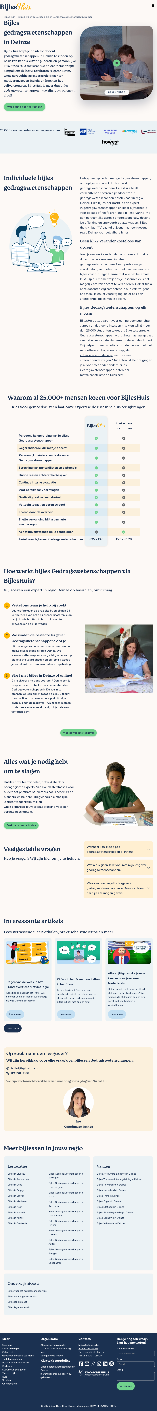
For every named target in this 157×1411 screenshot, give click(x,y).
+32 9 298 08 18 (88, 1348)
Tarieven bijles (9, 1373)
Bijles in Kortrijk (16, 1218)
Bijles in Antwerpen (18, 1179)
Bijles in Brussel (16, 1173)
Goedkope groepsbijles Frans (18, 1355)
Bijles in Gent (15, 1184)
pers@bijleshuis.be (95, 1352)
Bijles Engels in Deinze (109, 1201)
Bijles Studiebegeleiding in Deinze (115, 1212)
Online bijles (8, 1352)
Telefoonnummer (125, 1348)
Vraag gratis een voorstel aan (24, 107)
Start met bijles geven (14, 1369)
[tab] (118, 849)
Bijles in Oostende (17, 1223)
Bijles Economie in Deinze (110, 1218)
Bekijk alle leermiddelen (21, 825)
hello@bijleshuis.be (25, 1068)
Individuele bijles (11, 1348)
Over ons (7, 1345)
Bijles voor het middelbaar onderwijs (27, 1291)
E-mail (120, 1359)
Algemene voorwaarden (53, 1345)
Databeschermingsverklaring (55, 1348)
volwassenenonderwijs (96, 355)
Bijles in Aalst (15, 1207)
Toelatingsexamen (12, 1359)
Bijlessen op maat (17, 1302)
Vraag (120, 1369)
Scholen (6, 1380)
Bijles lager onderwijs (19, 1307)
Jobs (42, 1352)
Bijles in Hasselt (16, 1212)
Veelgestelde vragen (51, 1355)
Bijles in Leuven (16, 1196)
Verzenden (125, 1386)
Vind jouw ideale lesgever (78, 733)
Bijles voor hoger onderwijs (22, 1296)
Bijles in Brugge (16, 1190)
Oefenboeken (9, 1383)
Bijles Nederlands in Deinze (111, 1190)
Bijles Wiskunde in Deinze (111, 1223)
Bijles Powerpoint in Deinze (111, 1184)
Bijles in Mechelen (17, 1201)
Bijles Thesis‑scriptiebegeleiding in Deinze (119, 1179)
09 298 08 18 (20, 1073)
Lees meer (12, 1028)
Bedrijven (7, 1366)
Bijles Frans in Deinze (108, 1196)
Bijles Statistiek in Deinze (110, 1207)
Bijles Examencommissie (15, 1362)
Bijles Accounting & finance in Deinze (116, 1173)
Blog (4, 1376)
